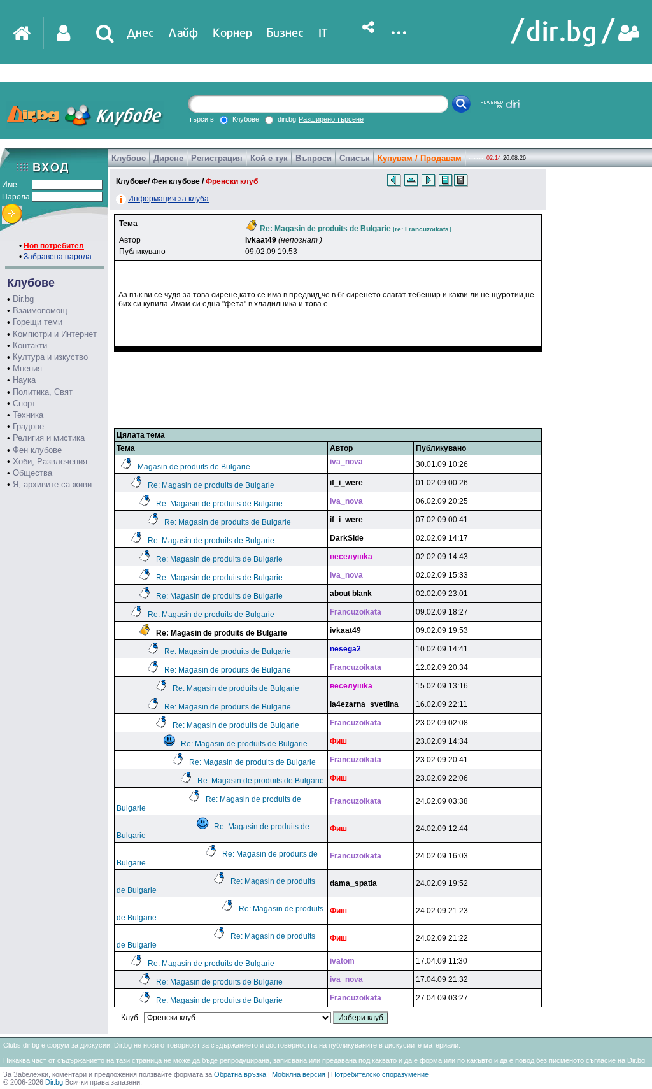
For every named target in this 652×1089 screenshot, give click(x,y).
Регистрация (217, 158)
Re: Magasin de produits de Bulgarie (211, 485)
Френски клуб (232, 181)
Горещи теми (37, 322)
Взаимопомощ (40, 310)
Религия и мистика (49, 438)
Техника (28, 415)
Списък (354, 158)
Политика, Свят (43, 392)
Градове (28, 426)
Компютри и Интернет (55, 334)
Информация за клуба (168, 198)
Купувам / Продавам (420, 158)
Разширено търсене (331, 119)
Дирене (168, 158)
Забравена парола (58, 256)
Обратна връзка (240, 1074)
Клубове (128, 158)
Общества (32, 473)
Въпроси (313, 158)
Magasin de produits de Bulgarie (194, 466)
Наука (24, 380)
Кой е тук (269, 158)
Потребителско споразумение (380, 1074)
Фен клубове (37, 450)
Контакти (30, 345)
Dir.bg (23, 299)
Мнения (27, 368)
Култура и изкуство (50, 357)
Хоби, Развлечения (50, 461)
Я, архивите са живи (52, 484)
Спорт (24, 403)
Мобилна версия (298, 1074)
